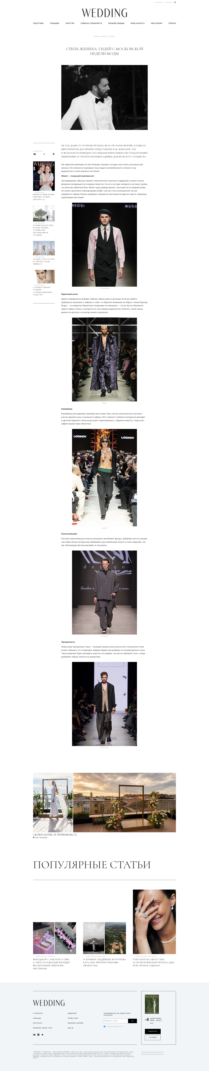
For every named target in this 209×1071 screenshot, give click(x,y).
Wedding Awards (75, 1023)
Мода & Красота (138, 23)
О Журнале (38, 1013)
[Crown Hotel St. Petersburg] (68, 835)
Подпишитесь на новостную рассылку (117, 1014)
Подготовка (38, 23)
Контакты (169, 2)
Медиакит (72, 1013)
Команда (37, 1018)
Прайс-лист (73, 1018)
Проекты (172, 23)
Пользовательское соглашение (152, 1051)
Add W (70, 1028)
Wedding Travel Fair (42, 1028)
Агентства (70, 23)
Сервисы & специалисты (91, 23)
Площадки (54, 23)
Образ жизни (156, 23)
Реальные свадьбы (116, 23)
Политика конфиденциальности (152, 1054)
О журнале (159, 2)
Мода (112, 36)
